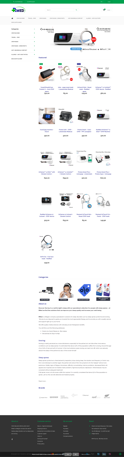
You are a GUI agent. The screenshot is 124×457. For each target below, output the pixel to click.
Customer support (41, 433)
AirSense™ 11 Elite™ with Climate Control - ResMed (47, 173)
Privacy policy (40, 443)
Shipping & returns (42, 428)
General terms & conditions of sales (46, 431)
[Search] (76, 10)
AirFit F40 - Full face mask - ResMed (46, 257)
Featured (43, 57)
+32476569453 (18, 1)
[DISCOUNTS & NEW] (84, 289)
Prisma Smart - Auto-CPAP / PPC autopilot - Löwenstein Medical (84, 131)
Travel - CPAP (32, 18)
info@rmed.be (95, 433)
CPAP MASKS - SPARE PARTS (57, 18)
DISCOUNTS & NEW (16, 58)
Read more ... (43, 381)
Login (109, 1)
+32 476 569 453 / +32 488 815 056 (101, 431)
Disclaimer (40, 441)
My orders (65, 428)
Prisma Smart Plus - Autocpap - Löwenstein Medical (84, 173)
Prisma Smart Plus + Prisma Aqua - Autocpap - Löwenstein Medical (103, 173)
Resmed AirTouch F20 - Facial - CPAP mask (103, 215)
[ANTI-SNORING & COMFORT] (103, 289)
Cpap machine (21, 18)
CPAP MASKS (14, 41)
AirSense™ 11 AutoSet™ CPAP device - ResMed (103, 88)
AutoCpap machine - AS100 (47, 130)
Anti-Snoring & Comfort (75, 18)
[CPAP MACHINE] (47, 289)
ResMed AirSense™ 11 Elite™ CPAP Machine (103, 130)
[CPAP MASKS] (65, 289)
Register (65, 426)
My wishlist (66, 433)
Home (12, 18)
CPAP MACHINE (15, 33)
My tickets (65, 431)
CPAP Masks (42, 18)
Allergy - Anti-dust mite (93, 18)
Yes (68, 454)
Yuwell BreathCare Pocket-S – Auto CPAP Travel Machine (46, 88)
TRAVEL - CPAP (15, 37)
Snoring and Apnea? (42, 438)
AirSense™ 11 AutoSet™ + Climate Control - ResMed (65, 173)
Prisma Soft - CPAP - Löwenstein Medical (65, 130)
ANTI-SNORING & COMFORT (19, 50)
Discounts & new (16, 22)
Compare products (68, 436)
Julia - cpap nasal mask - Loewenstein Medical (65, 88)
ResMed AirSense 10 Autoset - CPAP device (46, 215)
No (75, 454)
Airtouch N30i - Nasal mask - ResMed (84, 88)
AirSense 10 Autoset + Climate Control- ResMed (65, 215)
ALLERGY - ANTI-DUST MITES (19, 54)
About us (39, 436)
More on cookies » (86, 454)
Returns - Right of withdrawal (44, 426)
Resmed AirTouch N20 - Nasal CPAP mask (84, 215)
